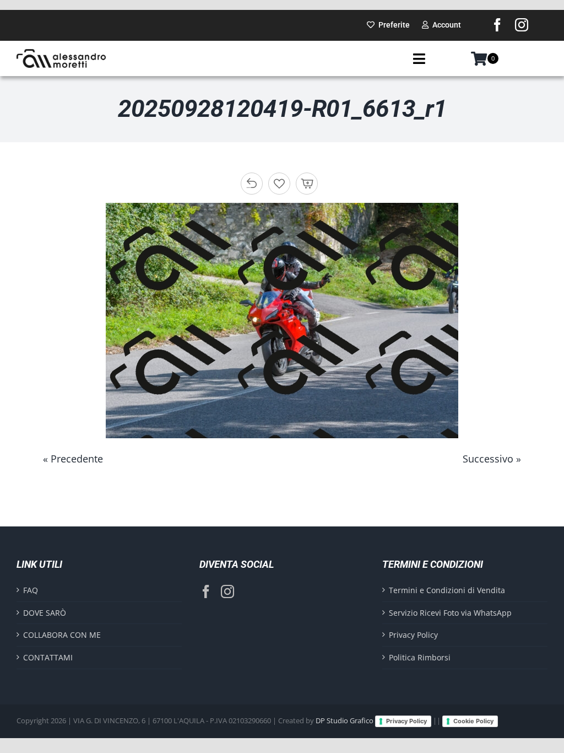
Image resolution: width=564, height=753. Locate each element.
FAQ (30, 590)
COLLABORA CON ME (62, 635)
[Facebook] (206, 591)
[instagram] (521, 24)
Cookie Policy (473, 721)
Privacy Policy (413, 635)
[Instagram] (227, 591)
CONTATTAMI (48, 657)
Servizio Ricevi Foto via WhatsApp (450, 612)
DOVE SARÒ (44, 612)
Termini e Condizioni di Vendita (447, 590)
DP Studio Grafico (344, 720)
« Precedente (73, 458)
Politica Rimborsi (420, 657)
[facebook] (497, 24)
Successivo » (492, 458)
